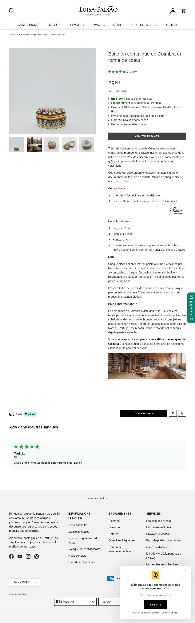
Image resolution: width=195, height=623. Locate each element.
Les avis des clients (158, 520)
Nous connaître (77, 525)
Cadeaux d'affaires (157, 547)
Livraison (114, 527)
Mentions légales (78, 531)
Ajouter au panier (147, 136)
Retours (113, 534)
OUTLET (171, 24)
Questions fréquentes (122, 540)
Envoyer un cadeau (158, 534)
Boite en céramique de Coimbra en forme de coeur (42, 35)
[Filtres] (173, 413)
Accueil (12, 35)
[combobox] (75, 602)
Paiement (114, 520)
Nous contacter (77, 555)
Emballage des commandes (163, 540)
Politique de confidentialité (84, 549)
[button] (183, 11)
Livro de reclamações (81, 562)
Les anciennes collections (162, 564)
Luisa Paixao (22, 594)
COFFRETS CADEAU (146, 24)
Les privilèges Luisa (158, 527)
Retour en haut (96, 498)
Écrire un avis (143, 413)
